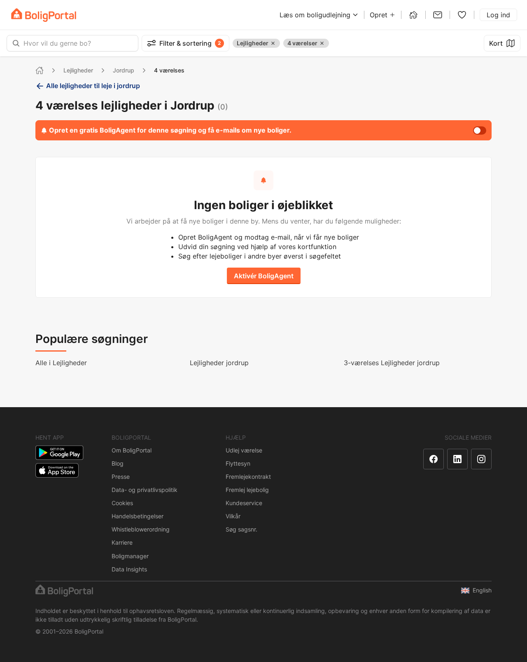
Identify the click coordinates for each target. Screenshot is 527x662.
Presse (121, 476)
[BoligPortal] (44, 15)
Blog (118, 463)
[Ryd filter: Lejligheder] (273, 43)
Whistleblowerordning (141, 529)
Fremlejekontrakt (248, 476)
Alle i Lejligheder (61, 363)
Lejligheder (78, 70)
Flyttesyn (238, 463)
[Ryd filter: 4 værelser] (322, 43)
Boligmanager (130, 555)
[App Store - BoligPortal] (57, 470)
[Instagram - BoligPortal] (481, 459)
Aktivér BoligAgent (264, 276)
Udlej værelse (244, 450)
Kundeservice (244, 502)
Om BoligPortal (132, 450)
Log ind (498, 15)
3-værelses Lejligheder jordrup (392, 363)
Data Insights (129, 569)
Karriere (122, 542)
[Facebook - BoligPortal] (433, 459)
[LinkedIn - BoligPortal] (457, 459)
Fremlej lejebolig (247, 489)
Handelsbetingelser (137, 516)
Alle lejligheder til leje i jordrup (93, 86)
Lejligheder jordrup (219, 363)
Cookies (122, 502)
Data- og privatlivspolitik (144, 489)
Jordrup (123, 70)
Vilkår (233, 516)
